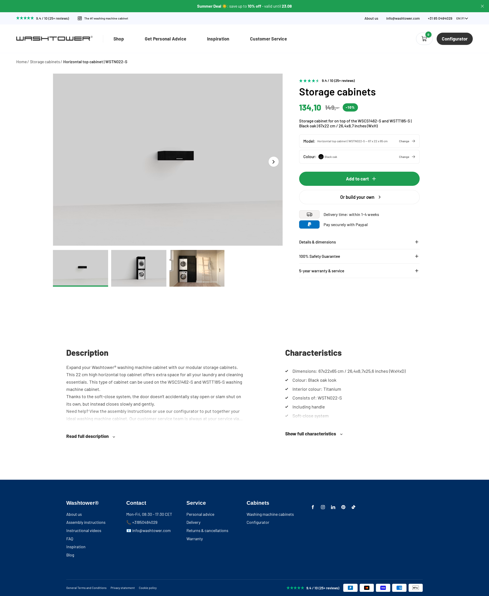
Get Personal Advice (165, 38)
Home (21, 61)
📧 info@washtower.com (148, 530)
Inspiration (218, 38)
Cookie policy (148, 588)
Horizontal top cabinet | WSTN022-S (95, 61)
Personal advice (200, 514)
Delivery (193, 522)
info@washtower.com (403, 18)
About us (371, 18)
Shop (118, 38)
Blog (70, 554)
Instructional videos (83, 530)
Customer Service (268, 38)
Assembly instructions (85, 522)
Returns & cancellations (207, 530)
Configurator (258, 522)
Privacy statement (123, 588)
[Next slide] (274, 162)
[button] (359, 141)
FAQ (69, 538)
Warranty (194, 538)
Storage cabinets (45, 61)
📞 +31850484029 (141, 522)
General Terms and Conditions (86, 588)
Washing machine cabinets (270, 514)
